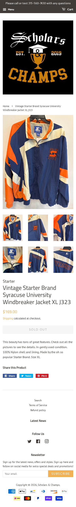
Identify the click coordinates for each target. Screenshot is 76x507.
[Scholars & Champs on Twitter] (29, 442)
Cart (70, 9)
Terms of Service (38, 405)
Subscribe (60, 474)
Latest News (38, 420)
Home (6, 106)
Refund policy (38, 410)
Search (38, 400)
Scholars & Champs (49, 485)
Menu (10, 9)
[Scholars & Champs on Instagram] (47, 442)
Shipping (8, 318)
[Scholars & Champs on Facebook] (38, 442)
